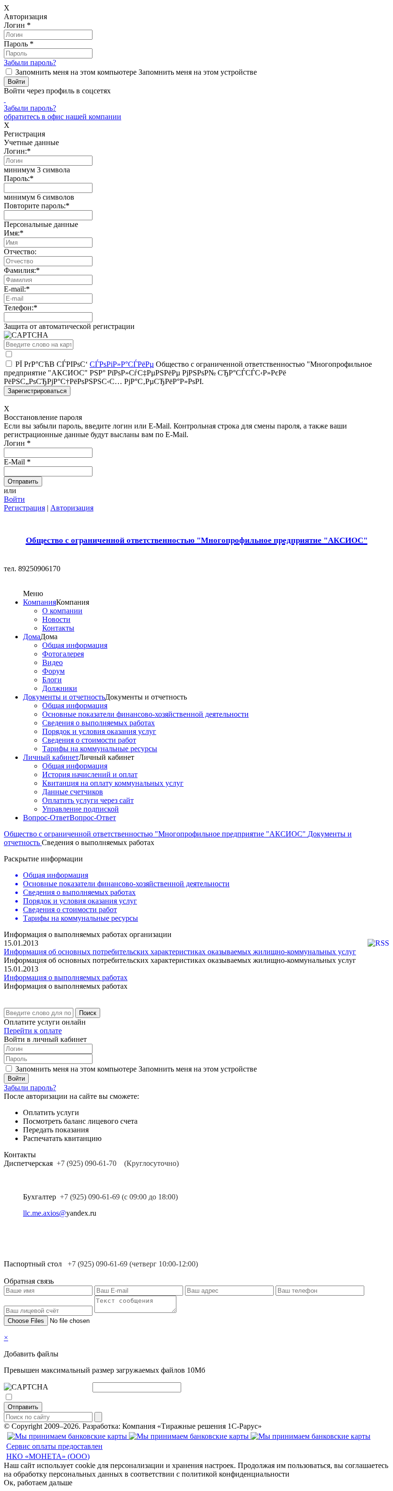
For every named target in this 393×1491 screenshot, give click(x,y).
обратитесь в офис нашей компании (62, 117)
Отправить (23, 1407)
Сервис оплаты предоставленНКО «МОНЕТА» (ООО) (54, 1451)
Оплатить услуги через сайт (88, 800)
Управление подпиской (80, 809)
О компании (62, 611)
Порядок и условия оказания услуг (99, 731)
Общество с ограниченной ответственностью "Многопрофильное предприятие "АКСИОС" (156, 834)
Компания (39, 602)
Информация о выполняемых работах (65, 977)
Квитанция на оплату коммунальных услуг (113, 783)
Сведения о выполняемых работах (98, 723)
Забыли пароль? (30, 62)
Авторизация (71, 508)
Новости (56, 619)
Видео (52, 662)
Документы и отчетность (64, 697)
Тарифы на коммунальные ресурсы (99, 749)
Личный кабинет (51, 757)
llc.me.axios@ (44, 1213)
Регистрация (24, 508)
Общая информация (74, 645)
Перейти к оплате (33, 1031)
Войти (14, 499)
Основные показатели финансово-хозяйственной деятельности (145, 714)
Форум (53, 671)
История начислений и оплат (90, 774)
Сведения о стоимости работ (89, 740)
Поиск (87, 1013)
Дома (31, 637)
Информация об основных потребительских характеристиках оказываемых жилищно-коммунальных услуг (180, 952)
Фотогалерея (63, 654)
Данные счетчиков (72, 792)
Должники (59, 688)
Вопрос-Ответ (46, 817)
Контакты (58, 628)
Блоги (52, 680)
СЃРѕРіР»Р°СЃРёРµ (122, 364)
